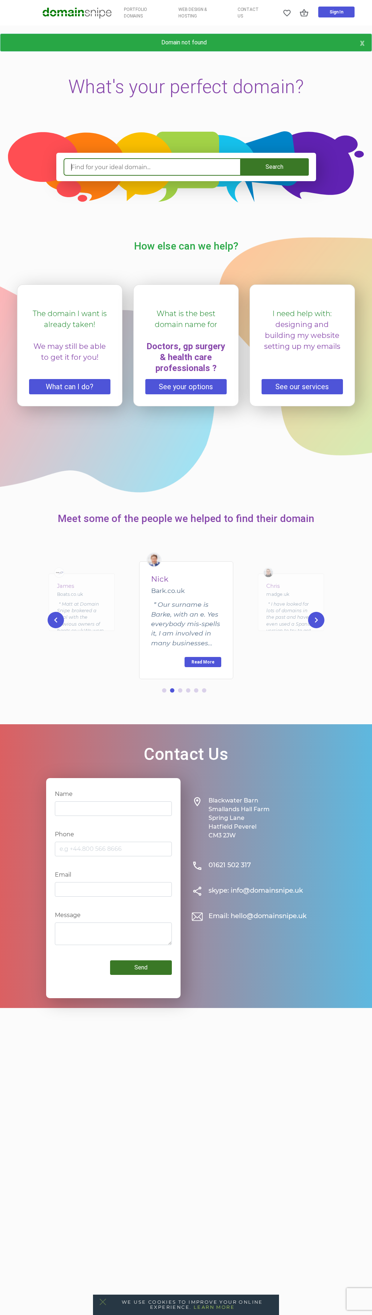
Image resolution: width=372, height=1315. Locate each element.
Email (63, 874)
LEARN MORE (214, 1307)
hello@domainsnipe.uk (269, 916)
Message (68, 915)
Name (64, 793)
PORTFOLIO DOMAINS (135, 13)
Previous (56, 619)
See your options (186, 386)
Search (274, 166)
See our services (302, 386)
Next (316, 619)
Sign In (336, 12)
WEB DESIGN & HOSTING (192, 13)
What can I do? (69, 386)
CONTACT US (248, 13)
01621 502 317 (230, 865)
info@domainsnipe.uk (267, 890)
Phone (64, 834)
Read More (202, 662)
